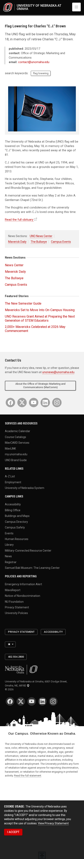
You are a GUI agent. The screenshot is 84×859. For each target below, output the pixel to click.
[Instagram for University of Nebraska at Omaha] (57, 402)
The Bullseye (39, 241)
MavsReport (12, 590)
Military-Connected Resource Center (28, 550)
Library (9, 544)
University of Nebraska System (24, 488)
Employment (13, 482)
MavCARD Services (17, 442)
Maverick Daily (17, 241)
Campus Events (61, 241)
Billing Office (12, 510)
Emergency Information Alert (23, 584)
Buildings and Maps (17, 516)
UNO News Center (41, 236)
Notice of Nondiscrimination (22, 595)
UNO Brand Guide (16, 460)
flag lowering (41, 73)
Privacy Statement (17, 607)
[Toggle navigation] (76, 7)
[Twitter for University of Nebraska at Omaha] (22, 402)
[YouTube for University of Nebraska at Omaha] (33, 402)
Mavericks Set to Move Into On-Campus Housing (40, 310)
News (8, 556)
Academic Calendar (17, 431)
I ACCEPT (13, 832)
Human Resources (16, 539)
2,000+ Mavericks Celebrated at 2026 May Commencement (35, 329)
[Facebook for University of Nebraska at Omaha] (10, 402)
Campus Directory (16, 521)
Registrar (11, 562)
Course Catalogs (15, 436)
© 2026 (10, 689)
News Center (14, 265)
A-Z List (10, 476)
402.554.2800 (16, 656)
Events (9, 533)
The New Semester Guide (23, 303)
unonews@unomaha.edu (58, 372)
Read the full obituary (19, 219)
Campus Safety (15, 527)
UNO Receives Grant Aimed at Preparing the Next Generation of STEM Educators (40, 318)
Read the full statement (27, 775)
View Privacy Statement (53, 823)
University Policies (16, 613)
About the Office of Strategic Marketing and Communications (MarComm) (40, 385)
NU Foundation (14, 601)
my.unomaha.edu (16, 454)
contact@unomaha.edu (33, 62)
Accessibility (13, 504)
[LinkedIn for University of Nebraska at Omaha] (45, 402)
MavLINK (10, 448)
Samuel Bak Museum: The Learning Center (32, 567)
